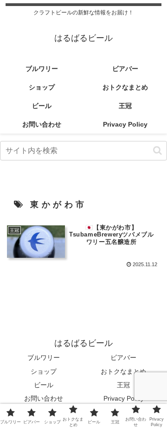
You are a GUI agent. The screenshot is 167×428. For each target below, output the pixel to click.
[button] (157, 150)
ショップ (44, 371)
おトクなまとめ (123, 371)
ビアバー (123, 357)
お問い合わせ (43, 398)
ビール (43, 385)
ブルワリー (43, 357)
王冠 (123, 385)
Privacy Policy (123, 398)
